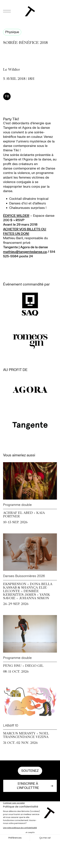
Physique (12, 32)
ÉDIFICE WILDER (16, 216)
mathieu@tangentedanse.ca (25, 252)
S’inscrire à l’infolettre (28, 786)
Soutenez (30, 771)
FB (7, 96)
